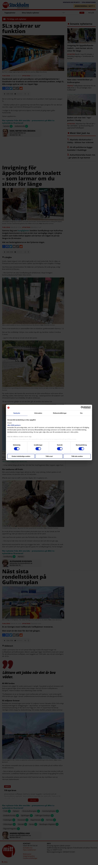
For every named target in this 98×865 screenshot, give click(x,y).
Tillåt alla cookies (77, 456)
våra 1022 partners (14, 425)
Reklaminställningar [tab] (60, 413)
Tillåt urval (49, 456)
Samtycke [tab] (16, 413)
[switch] (38, 448)
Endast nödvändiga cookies (21, 456)
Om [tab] (81, 413)
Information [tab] (38, 413)
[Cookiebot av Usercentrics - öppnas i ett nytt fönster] (82, 407)
